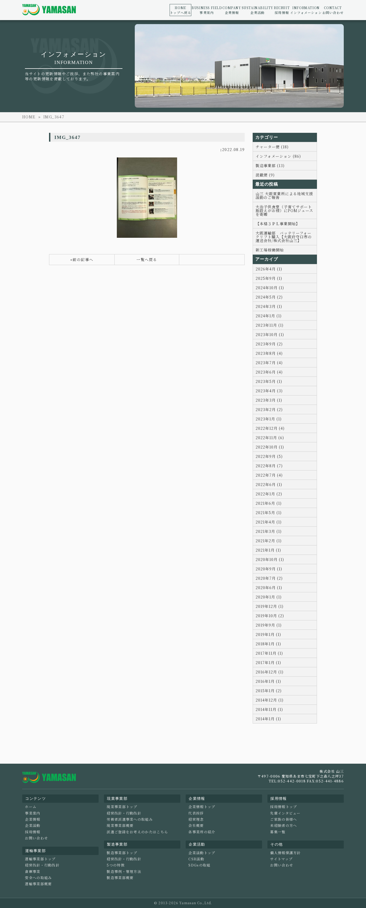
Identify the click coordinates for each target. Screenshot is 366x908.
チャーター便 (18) (272, 146)
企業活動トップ (201, 852)
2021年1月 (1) (268, 550)
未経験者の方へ (283, 825)
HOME (29, 116)
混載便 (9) (265, 175)
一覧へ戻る (146, 259)
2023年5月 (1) (269, 381)
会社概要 (196, 825)
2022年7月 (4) (269, 475)
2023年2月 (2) (269, 409)
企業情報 (231, 10)
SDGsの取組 (199, 865)
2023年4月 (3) (269, 390)
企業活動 (257, 10)
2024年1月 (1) (269, 315)
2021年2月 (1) (269, 540)
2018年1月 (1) (268, 643)
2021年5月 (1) (269, 512)
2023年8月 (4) (269, 353)
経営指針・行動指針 (42, 865)
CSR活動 (196, 859)
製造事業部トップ (122, 852)
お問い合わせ (332, 10)
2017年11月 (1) (269, 653)
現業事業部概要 (120, 825)
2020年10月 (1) (270, 559)
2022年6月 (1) (269, 484)
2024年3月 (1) (269, 306)
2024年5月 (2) (269, 297)
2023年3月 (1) (269, 400)
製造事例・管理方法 (124, 871)
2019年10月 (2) (270, 615)
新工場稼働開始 (270, 250)
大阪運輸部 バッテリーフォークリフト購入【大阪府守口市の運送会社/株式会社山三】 (284, 236)
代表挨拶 (196, 813)
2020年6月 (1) (269, 587)
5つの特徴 (116, 865)
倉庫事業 (32, 871)
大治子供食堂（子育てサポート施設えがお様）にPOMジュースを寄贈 (284, 210)
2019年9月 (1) (269, 625)
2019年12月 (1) (269, 606)
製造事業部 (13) (270, 165)
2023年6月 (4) (269, 372)
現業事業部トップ (122, 806)
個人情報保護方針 (285, 852)
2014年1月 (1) (268, 718)
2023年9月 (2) (269, 343)
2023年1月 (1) (269, 418)
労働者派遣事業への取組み (130, 819)
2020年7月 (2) (269, 578)
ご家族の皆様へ (283, 819)
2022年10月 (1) (270, 447)
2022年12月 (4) (270, 428)
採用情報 (282, 10)
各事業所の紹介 (201, 832)
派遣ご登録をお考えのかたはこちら (137, 832)
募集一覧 (277, 832)
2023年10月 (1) (270, 334)
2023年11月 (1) (269, 325)
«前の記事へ (81, 259)
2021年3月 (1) (269, 531)
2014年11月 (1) (269, 709)
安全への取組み (38, 877)
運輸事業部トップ (40, 859)
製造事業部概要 (120, 877)
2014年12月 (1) (269, 700)
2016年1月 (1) (268, 681)
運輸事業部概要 (38, 883)
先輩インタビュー (285, 813)
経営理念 (196, 819)
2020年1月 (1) (269, 597)
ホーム (30, 806)
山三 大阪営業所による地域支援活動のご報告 (284, 195)
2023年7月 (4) (269, 362)
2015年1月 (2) (269, 690)
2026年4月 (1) (269, 269)
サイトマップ (281, 859)
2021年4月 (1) (269, 522)
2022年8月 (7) (269, 465)
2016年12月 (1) (269, 672)
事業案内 (207, 10)
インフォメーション (306, 10)
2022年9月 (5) (269, 456)
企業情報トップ (201, 806)
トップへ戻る (180, 10)
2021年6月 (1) (269, 503)
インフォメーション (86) (278, 156)
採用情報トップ (283, 806)
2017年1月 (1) (268, 662)
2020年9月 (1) (269, 568)
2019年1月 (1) (268, 634)
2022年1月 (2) (269, 493)
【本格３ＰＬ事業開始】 (278, 223)
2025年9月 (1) (269, 278)
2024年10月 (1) (270, 287)
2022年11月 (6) (270, 437)
